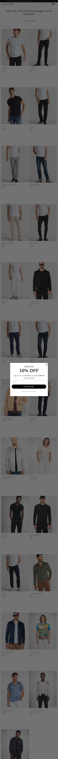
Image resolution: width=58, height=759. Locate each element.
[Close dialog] (46, 364)
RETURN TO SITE (29, 391)
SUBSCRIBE (29, 386)
